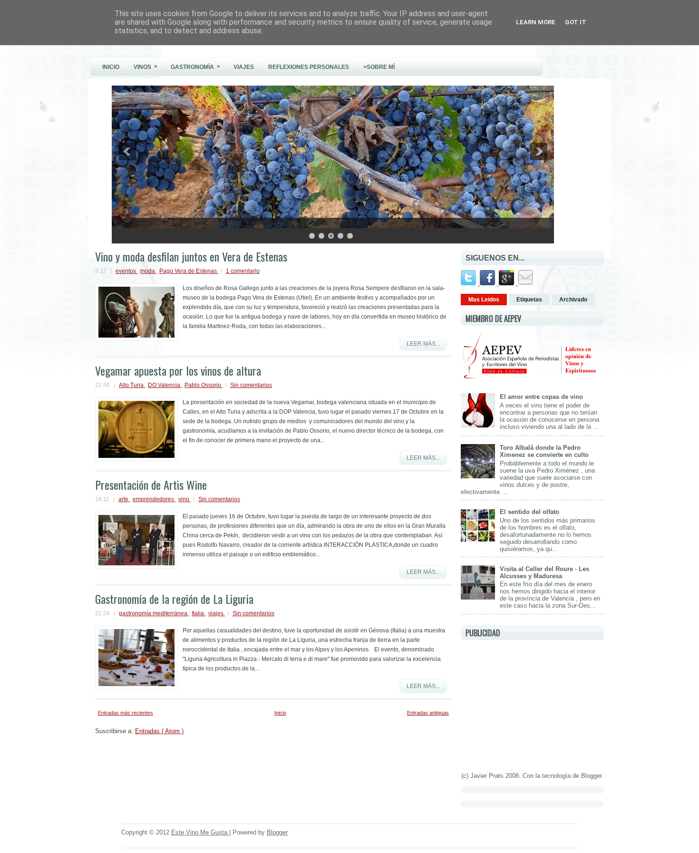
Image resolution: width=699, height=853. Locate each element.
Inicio (280, 713)
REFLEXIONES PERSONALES (308, 67)
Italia (198, 613)
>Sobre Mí (379, 67)
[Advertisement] (532, 704)
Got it (575, 22)
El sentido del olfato (529, 511)
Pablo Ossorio (203, 385)
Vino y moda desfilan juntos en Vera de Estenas (191, 256)
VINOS (145, 66)
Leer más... (423, 343)
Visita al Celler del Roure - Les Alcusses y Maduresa (544, 572)
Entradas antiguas (428, 713)
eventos (126, 271)
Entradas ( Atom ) (159, 731)
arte (124, 499)
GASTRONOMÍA (195, 66)
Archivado (573, 299)
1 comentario (243, 271)
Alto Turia (132, 385)
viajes (216, 613)
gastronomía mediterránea (154, 613)
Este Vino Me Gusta (200, 832)
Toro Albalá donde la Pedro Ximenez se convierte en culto (544, 451)
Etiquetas (529, 299)
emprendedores (154, 499)
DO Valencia (165, 385)
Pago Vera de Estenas (188, 271)
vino (184, 499)
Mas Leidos (483, 299)
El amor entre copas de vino (541, 396)
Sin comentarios (251, 385)
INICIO (110, 67)
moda (148, 271)
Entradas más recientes (125, 713)
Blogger (591, 775)
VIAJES (243, 67)
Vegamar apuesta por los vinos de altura (178, 370)
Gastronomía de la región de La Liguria (174, 598)
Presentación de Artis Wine (151, 484)
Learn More (535, 22)
